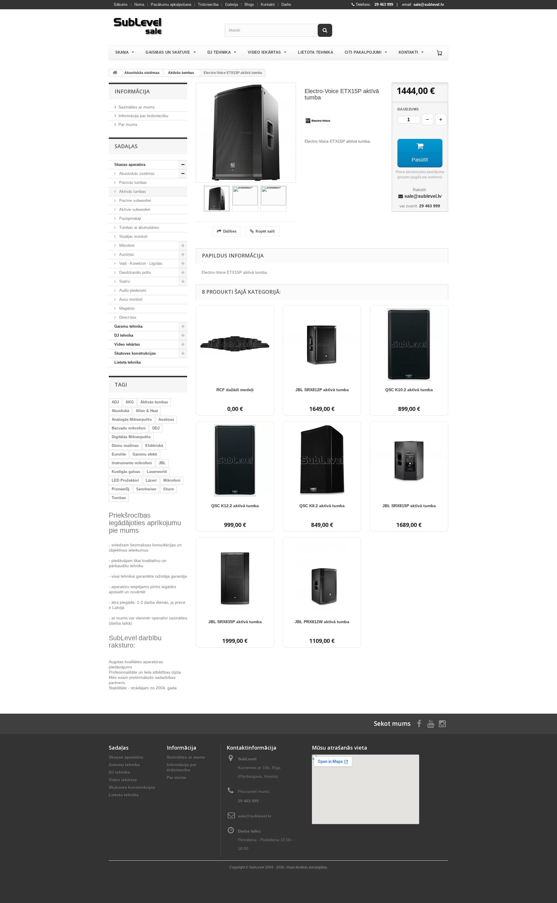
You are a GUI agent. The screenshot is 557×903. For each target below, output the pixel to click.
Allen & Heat (147, 411)
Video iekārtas (264, 52)
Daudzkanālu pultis (134, 272)
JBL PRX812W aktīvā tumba (322, 621)
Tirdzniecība (208, 4)
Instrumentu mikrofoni (132, 463)
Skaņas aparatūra (129, 164)
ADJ (115, 402)
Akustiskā (120, 411)
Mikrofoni (126, 245)
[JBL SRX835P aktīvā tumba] (235, 576)
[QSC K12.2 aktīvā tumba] (235, 460)
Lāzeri (151, 480)
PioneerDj (120, 489)
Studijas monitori (132, 236)
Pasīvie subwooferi (134, 200)
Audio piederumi (132, 290)
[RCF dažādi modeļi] (235, 344)
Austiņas (126, 254)
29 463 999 (384, 4)
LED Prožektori (125, 480)
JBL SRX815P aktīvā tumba (409, 505)
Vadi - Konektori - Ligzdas (140, 263)
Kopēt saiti (265, 231)
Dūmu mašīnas (125, 445)
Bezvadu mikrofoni (129, 428)
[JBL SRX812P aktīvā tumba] (322, 344)
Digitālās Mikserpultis (131, 437)
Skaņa (122, 52)
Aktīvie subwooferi (134, 209)
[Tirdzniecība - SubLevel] (162, 25)
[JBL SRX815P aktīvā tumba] (409, 460)
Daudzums (408, 109)
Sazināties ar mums (136, 107)
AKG (130, 402)
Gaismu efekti (145, 454)
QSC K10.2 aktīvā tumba (409, 389)
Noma (139, 4)
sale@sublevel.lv (428, 4)
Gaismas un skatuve (168, 52)
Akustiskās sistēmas (142, 73)
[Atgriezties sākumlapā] (114, 73)
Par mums (127, 124)
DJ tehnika (219, 52)
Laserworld (157, 471)
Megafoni (126, 308)
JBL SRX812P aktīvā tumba (322, 389)
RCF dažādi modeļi (235, 389)
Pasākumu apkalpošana (171, 4)
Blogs (249, 4)
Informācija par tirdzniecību (143, 115)
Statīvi (124, 281)
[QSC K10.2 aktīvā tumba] (409, 344)
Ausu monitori (130, 299)
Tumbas (119, 498)
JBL (162, 463)
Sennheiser (146, 489)
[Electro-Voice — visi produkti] (318, 121)
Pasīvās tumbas (132, 182)
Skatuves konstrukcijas (135, 353)
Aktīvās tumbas (181, 73)
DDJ (156, 428)
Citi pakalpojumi (363, 52)
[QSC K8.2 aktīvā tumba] (322, 460)
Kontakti (268, 4)
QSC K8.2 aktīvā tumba (322, 505)
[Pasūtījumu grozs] (439, 52)
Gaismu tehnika (128, 326)
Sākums (121, 4)
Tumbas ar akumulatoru (138, 227)
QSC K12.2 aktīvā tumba (235, 505)
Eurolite (119, 454)
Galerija (231, 4)
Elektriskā (154, 445)
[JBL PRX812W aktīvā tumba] (322, 576)
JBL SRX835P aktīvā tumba (235, 621)
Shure (168, 489)
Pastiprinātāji (129, 218)
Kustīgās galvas (126, 471)
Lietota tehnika (315, 52)
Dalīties (229, 231)
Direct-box (127, 317)
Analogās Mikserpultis (132, 419)
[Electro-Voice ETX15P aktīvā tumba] (216, 198)
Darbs (286, 4)
